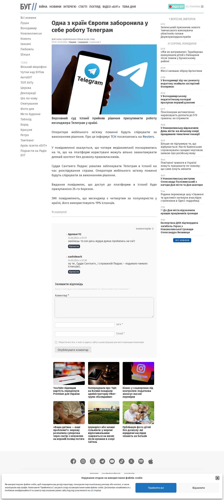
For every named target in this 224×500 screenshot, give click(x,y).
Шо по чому (28, 98)
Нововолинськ (31, 33)
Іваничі (25, 44)
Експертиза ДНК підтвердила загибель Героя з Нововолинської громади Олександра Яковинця (179, 227)
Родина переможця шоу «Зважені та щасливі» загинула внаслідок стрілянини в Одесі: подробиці (182, 197)
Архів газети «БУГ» (33, 145)
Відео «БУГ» (111, 7)
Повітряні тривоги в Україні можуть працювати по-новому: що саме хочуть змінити (180, 165)
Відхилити (199, 487)
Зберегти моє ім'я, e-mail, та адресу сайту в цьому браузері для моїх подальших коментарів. (101, 342)
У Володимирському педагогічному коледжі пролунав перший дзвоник (178, 99)
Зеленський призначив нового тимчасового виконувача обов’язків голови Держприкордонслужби (180, 32)
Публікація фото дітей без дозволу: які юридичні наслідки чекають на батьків (137, 432)
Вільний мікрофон (33, 67)
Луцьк (24, 23)
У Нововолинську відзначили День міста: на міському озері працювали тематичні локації (180, 131)
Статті (82, 7)
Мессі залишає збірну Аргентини (181, 70)
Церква (25, 88)
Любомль (27, 49)
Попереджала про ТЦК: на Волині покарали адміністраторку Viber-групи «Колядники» (102, 392)
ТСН (113, 137)
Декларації (28, 93)
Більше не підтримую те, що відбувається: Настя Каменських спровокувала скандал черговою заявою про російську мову (182, 148)
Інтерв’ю (69, 7)
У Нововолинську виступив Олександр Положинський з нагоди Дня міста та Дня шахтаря (182, 181)
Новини (55, 7)
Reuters (148, 137)
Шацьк (25, 54)
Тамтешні (26, 140)
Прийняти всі (156, 487)
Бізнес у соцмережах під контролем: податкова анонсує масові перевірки (138, 392)
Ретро (24, 135)
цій (91, 490)
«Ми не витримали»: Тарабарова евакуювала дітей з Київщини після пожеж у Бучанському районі (182, 56)
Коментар (62, 295)
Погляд (95, 7)
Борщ (24, 124)
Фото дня (27, 109)
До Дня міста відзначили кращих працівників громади (179, 212)
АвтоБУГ (26, 77)
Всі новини (28, 18)
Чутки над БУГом (32, 72)
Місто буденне (30, 114)
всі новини (182, 240)
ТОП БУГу (26, 82)
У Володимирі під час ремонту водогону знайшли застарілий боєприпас (180, 83)
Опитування (29, 103)
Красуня (26, 130)
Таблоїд (25, 119)
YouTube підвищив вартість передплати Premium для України (66, 390)
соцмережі (83, 42)
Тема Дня (129, 7)
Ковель (25, 38)
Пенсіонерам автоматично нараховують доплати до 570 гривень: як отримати (179, 115)
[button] (217, 478)
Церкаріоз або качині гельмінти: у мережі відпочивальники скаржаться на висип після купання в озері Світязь (101, 434)
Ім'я (119, 324)
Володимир (28, 28)
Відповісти (74, 246)
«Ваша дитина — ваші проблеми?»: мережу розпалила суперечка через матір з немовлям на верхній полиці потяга (68, 433)
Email (120, 333)
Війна (43, 7)
